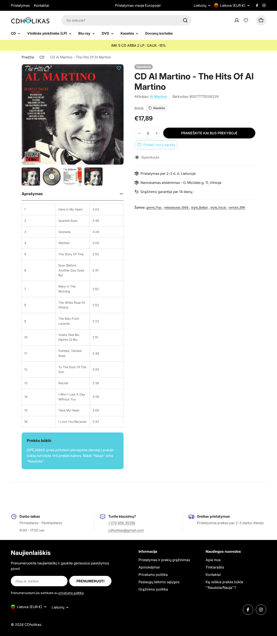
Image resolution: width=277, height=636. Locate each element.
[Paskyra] (242, 20)
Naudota (159, 108)
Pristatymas (20, 5)
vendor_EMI (237, 207)
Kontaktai (41, 5)
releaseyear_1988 (176, 207)
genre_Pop (154, 207)
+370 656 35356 (121, 523)
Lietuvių (200, 5)
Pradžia (28, 57)
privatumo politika (71, 593)
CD (42, 57)
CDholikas (32, 624)
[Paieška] (185, 20)
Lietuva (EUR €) (232, 5)
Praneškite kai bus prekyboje (209, 133)
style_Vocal (218, 207)
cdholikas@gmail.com (126, 530)
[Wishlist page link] (246, 20)
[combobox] (126, 20)
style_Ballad (200, 207)
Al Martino (158, 96)
